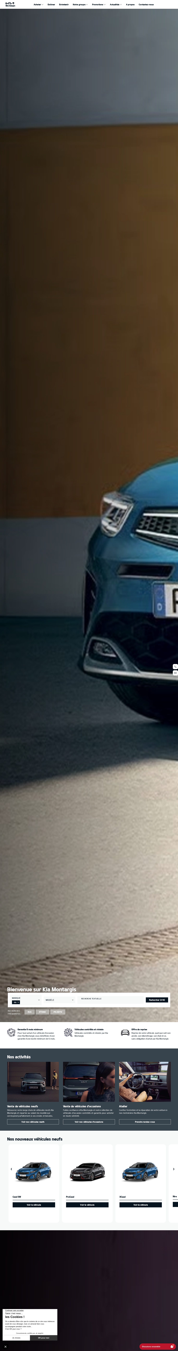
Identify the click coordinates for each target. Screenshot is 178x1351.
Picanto (58, 1012)
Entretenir (64, 4)
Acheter (37, 4)
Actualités (114, 4)
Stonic (42, 1012)
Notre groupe (79, 4)
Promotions (97, 4)
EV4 (29, 1012)
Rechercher (157, 1000)
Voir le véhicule (41, 1204)
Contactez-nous (146, 4)
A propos (130, 4)
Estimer (51, 4)
